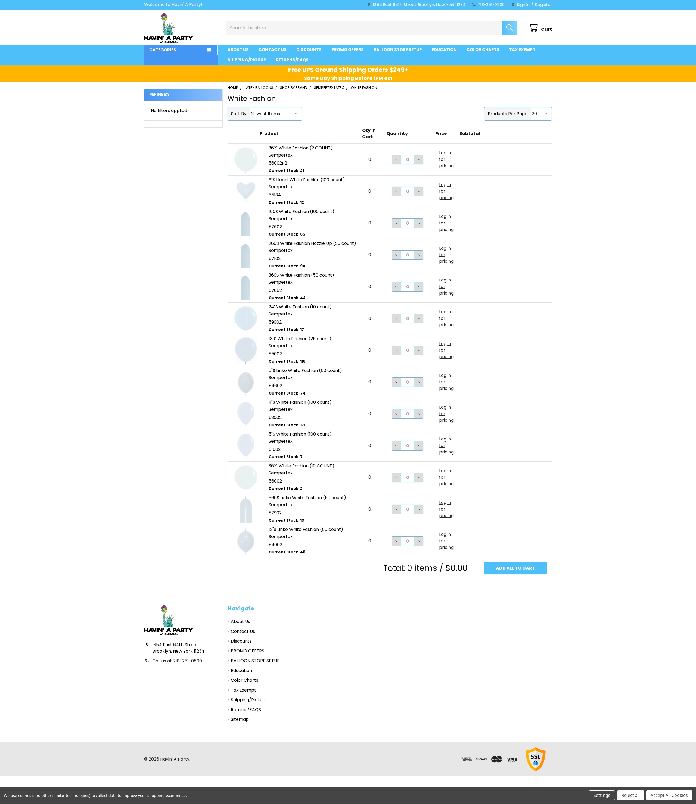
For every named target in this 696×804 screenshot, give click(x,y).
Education (444, 49)
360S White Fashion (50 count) (301, 275)
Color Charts (483, 49)
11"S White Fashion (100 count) (300, 402)
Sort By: (239, 114)
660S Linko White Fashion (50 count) (307, 498)
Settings (602, 795)
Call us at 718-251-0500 (177, 661)
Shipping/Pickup (247, 60)
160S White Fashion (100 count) (301, 211)
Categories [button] (162, 50)
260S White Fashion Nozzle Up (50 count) (312, 243)
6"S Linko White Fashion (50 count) (305, 370)
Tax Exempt (522, 49)
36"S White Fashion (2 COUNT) (301, 148)
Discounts (309, 49)
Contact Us (273, 49)
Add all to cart (515, 568)
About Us (238, 49)
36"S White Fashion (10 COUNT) (301, 466)
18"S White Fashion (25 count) (300, 339)
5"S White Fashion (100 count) (300, 434)
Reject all (631, 795)
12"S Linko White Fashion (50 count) (306, 529)
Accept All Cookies (669, 795)
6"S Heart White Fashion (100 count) (307, 180)
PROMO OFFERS (347, 49)
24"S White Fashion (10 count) (300, 307)
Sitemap (240, 719)
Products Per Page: (508, 114)
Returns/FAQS (292, 60)
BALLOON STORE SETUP (398, 49)
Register (543, 4)
